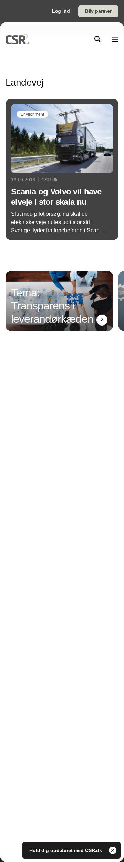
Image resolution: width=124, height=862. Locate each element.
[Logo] (18, 39)
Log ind (61, 11)
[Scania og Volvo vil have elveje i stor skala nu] (62, 169)
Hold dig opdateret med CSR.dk (66, 850)
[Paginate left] (11, 301)
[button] (101, 320)
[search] (97, 39)
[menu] (115, 39)
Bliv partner (98, 11)
